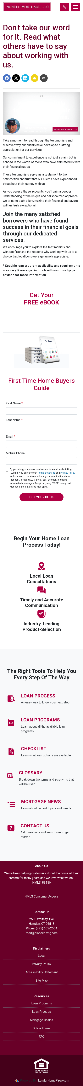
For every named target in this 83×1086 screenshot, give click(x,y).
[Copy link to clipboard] (44, 78)
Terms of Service (46, 472)
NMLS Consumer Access (41, 896)
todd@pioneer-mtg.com (42, 933)
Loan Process (41, 1012)
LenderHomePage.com (53, 1080)
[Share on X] (16, 78)
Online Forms (42, 1028)
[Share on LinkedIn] (25, 78)
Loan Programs (41, 1003)
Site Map (42, 980)
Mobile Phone (15, 453)
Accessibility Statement (41, 972)
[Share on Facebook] (7, 78)
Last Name (14, 420)
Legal (41, 955)
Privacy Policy (67, 472)
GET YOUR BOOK (41, 497)
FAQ (41, 1036)
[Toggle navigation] (75, 7)
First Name (14, 403)
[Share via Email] (34, 78)
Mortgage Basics (41, 1020)
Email (10, 436)
